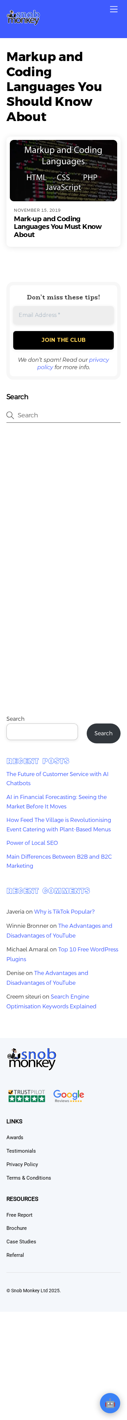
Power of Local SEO (32, 843)
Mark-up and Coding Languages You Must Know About (58, 226)
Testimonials (21, 1151)
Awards (14, 1137)
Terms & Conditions (28, 1178)
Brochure (16, 1228)
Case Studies (21, 1242)
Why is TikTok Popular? (64, 912)
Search (15, 719)
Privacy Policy (22, 1164)
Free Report (19, 1215)
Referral (15, 1255)
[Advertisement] (63, 499)
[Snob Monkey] (23, 23)
